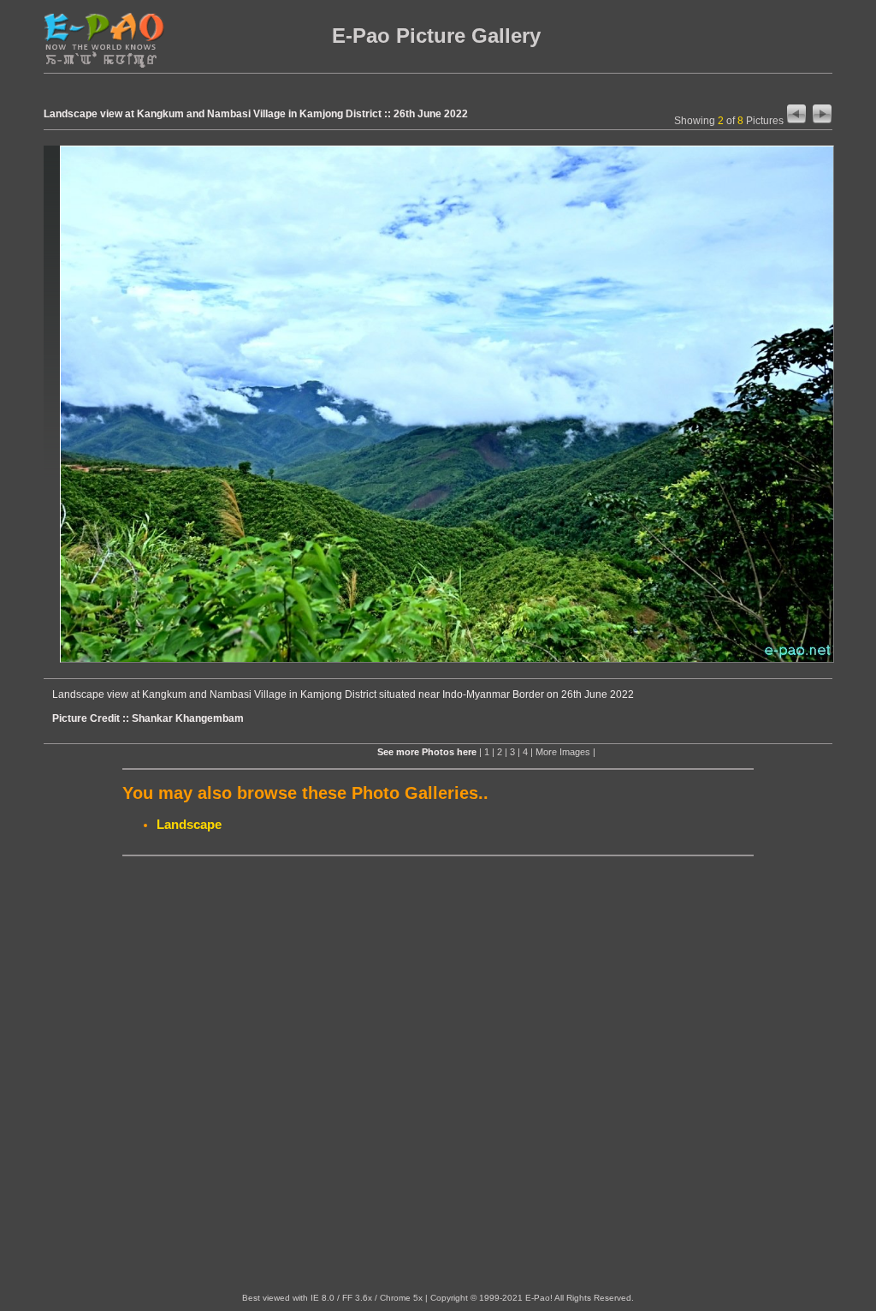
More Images (563, 752)
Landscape (189, 824)
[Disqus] (437, 1075)
